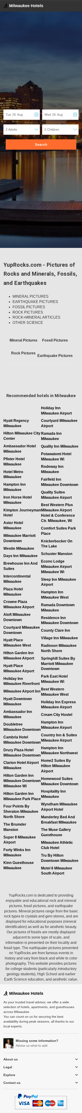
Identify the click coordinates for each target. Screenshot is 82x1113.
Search (41, 144)
